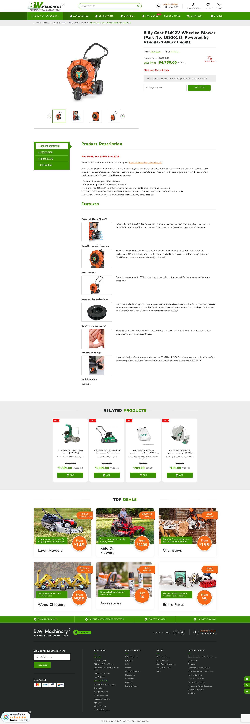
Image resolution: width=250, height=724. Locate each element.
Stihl (127, 664)
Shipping (191, 664)
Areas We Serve (163, 668)
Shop (45, 23)
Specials (97, 657)
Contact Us (192, 660)
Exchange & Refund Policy (199, 668)
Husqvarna (130, 675)
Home (36, 23)
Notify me (199, 87)
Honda (128, 668)
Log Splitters (99, 677)
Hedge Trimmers (101, 691)
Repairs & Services (196, 678)
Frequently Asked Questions (200, 686)
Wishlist (191, 693)
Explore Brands (131, 686)
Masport (128, 682)
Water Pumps (100, 706)
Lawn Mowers (100, 660)
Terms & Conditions (196, 682)
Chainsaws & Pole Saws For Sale (106, 669)
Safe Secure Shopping (166, 664)
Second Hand (172, 16)
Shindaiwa (129, 678)
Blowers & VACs (58, 23)
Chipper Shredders (102, 673)
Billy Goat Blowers (77, 23)
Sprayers (98, 702)
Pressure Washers (102, 699)
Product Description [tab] (49, 146)
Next (122, 116)
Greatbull (129, 660)
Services (196, 16)
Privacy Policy (162, 660)
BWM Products (131, 657)
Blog (159, 671)
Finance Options (195, 675)
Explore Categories (102, 710)
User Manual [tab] (45, 165)
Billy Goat (156, 51)
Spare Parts (106, 16)
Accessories (81, 16)
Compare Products (196, 689)
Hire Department (101, 695)
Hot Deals (152, 15)
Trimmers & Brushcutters (104, 684)
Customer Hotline (170, 4)
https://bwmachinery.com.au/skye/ (145, 162)
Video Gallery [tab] (46, 158)
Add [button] (72, 475)
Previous (49, 116)
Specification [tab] (46, 152)
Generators (99, 688)
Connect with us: (162, 632)
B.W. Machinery (163, 657)
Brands (128, 16)
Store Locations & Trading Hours (202, 657)
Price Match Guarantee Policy (200, 671)
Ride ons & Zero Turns (103, 664)
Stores (218, 16)
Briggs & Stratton (132, 671)
